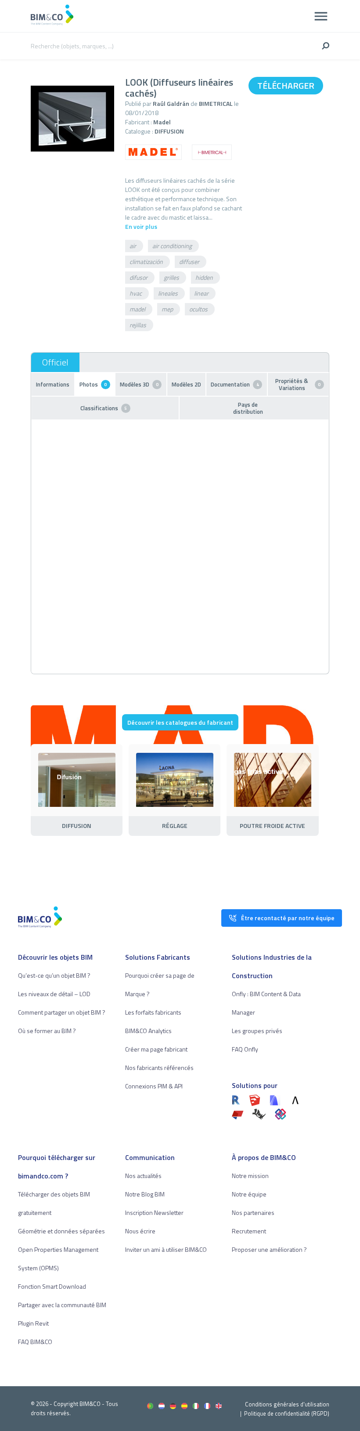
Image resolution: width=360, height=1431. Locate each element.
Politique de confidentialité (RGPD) (286, 1413)
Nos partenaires (253, 1212)
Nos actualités (143, 1175)
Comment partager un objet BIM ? (61, 1012)
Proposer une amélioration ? (269, 1249)
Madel (162, 121)
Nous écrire (140, 1231)
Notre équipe (249, 1194)
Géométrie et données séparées (61, 1231)
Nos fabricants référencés (159, 1067)
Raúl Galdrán (172, 103)
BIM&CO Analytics (148, 1030)
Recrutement (249, 1231)
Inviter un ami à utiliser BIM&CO (166, 1249)
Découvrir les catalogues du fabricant (180, 722)
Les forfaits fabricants (153, 1012)
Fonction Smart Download (52, 1286)
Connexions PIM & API (154, 1086)
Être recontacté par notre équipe (288, 917)
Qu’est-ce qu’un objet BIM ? (54, 975)
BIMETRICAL (216, 103)
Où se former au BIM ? (47, 1030)
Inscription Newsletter (154, 1212)
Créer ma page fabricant (156, 1049)
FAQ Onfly (245, 1049)
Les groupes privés (257, 1030)
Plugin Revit (33, 1323)
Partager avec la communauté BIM (62, 1304)
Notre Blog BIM (145, 1194)
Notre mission (250, 1175)
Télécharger (285, 85)
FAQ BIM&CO (35, 1341)
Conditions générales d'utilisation (287, 1404)
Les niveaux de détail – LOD (54, 993)
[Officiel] (55, 362)
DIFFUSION (169, 131)
